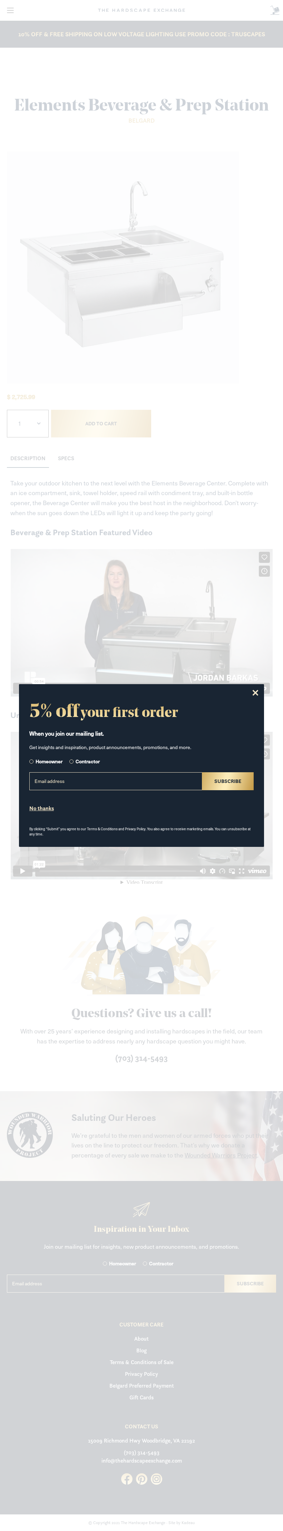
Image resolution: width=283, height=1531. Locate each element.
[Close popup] (255, 692)
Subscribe (227, 781)
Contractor (88, 761)
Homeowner (49, 761)
